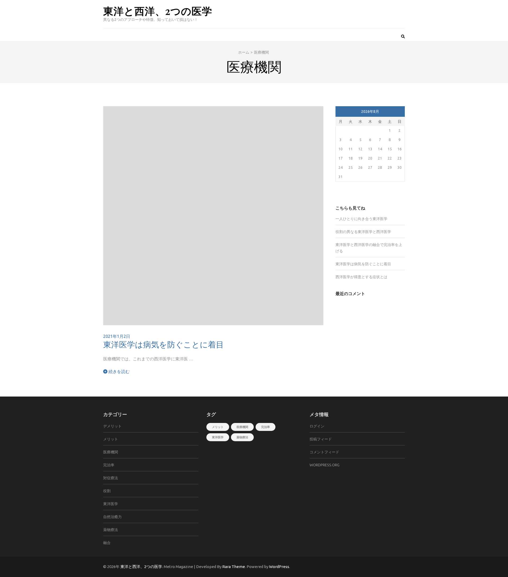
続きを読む (118, 371)
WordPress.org (324, 465)
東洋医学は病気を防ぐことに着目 (163, 344)
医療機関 (110, 452)
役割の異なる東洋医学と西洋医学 (363, 232)
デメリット (112, 426)
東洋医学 (110, 504)
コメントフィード (324, 452)
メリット (110, 439)
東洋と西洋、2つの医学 (157, 10)
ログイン (317, 426)
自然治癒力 (112, 517)
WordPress (279, 566)
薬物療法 (110, 530)
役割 (107, 491)
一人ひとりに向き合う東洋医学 (361, 219)
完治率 (108, 465)
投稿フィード (321, 439)
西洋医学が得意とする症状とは (361, 277)
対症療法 (110, 478)
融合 (107, 543)
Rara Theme (233, 566)
